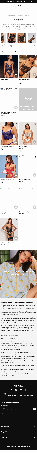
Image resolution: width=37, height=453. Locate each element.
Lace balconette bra (23, 146)
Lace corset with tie (5, 79)
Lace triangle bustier (5, 212)
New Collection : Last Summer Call (16, 1)
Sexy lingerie (27, 15)
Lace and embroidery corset (25, 212)
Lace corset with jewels (24, 79)
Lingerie (13, 15)
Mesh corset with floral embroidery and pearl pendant (9, 113)
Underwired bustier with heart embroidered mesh (7, 180)
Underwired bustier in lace (7, 242)
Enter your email (5, 405)
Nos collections (19, 15)
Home (8, 15)
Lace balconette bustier (24, 179)
